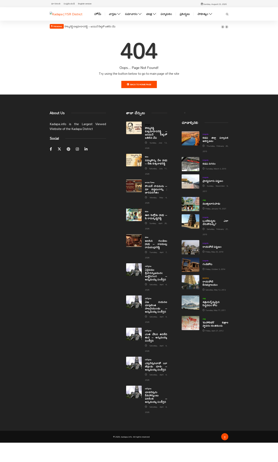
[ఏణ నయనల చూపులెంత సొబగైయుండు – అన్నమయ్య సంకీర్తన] (134, 301)
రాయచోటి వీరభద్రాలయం (210, 283)
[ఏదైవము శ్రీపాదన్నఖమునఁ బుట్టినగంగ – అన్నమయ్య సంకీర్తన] (134, 269)
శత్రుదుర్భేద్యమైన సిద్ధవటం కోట (211, 303)
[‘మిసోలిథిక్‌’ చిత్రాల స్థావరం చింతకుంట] (190, 323)
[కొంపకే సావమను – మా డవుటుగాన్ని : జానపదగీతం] (134, 186)
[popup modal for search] (227, 14)
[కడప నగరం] (190, 164)
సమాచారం (131, 14)
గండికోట (207, 264)
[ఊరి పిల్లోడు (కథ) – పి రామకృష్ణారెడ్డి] (134, 215)
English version (85, 3)
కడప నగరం (209, 163)
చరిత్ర (149, 14)
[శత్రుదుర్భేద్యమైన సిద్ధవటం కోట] (190, 302)
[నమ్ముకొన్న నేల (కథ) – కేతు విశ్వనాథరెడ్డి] (134, 160)
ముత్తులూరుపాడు (211, 203)
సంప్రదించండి (69, 3)
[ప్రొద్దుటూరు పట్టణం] (190, 181)
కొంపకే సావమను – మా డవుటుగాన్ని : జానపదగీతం (156, 189)
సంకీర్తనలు (148, 266)
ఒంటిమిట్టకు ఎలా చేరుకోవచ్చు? (215, 222)
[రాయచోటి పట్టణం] (190, 247)
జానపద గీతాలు (150, 182)
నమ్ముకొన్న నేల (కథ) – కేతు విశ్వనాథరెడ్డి (156, 161)
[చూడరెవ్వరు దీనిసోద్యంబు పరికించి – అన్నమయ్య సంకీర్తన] (134, 392)
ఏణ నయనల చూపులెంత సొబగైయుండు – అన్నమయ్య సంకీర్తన (156, 306)
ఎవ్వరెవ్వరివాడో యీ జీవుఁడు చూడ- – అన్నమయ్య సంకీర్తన (156, 366)
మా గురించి (55, 3)
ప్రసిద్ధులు (185, 14)
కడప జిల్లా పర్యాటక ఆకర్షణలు (215, 139)
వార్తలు (112, 14)
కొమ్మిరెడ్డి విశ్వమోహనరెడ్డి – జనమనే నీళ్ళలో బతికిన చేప (90, 26)
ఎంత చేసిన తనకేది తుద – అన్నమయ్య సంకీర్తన (156, 337)
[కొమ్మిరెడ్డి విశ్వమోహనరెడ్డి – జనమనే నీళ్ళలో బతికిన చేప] (134, 128)
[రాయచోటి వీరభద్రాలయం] (190, 282)
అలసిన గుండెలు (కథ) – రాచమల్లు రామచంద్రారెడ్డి (156, 244)
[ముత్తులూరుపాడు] (190, 204)
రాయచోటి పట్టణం (212, 246)
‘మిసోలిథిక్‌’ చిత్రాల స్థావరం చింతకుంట (215, 324)
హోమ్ (97, 14)
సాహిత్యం (203, 14)
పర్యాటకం (166, 14)
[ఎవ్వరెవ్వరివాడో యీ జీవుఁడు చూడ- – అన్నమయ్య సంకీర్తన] (134, 363)
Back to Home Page (140, 84)
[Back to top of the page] (225, 437)
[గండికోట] (190, 265)
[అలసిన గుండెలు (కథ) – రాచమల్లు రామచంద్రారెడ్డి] (134, 240)
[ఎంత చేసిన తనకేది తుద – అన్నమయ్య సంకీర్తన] (134, 334)
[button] (222, 27)
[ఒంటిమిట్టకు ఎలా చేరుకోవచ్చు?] (190, 221)
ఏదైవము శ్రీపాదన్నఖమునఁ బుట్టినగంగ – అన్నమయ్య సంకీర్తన (156, 274)
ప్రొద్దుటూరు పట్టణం (213, 180)
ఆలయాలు (206, 278)
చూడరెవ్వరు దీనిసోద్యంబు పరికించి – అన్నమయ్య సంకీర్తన (156, 396)
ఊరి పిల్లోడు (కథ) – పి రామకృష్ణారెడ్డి (156, 216)
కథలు (146, 156)
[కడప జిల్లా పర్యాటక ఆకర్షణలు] (190, 138)
